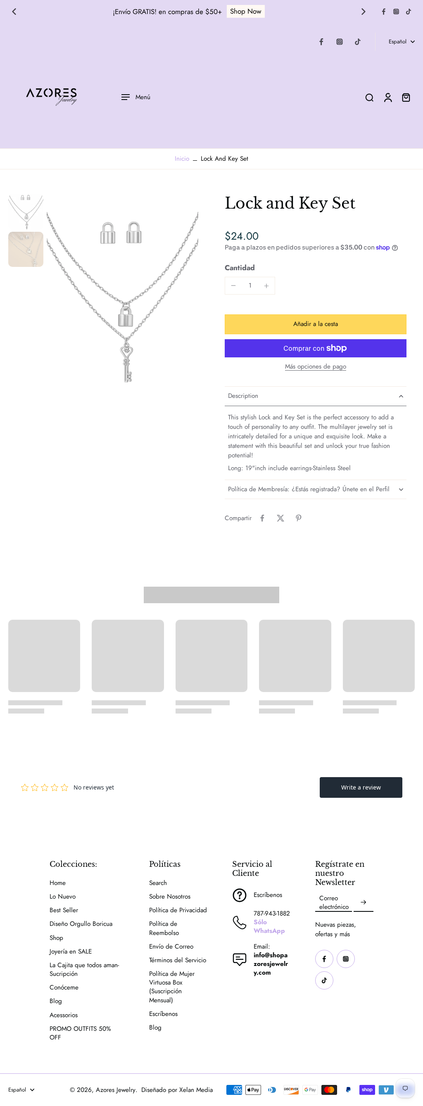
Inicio (182, 158)
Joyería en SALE (71, 951)
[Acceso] (387, 97)
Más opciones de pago (315, 367)
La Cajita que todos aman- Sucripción (84, 969)
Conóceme (64, 987)
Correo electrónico (334, 902)
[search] (369, 97)
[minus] (233, 285)
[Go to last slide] (14, 11)
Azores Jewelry (115, 1089)
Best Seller (64, 910)
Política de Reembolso (164, 928)
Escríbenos (163, 1014)
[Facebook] (384, 12)
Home (58, 883)
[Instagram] (396, 12)
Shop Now (245, 11)
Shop (56, 938)
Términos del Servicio (177, 960)
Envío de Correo (171, 946)
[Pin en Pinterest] (299, 518)
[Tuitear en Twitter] (280, 518)
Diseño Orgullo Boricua (81, 924)
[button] (315, 324)
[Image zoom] (122, 295)
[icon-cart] (406, 97)
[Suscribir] (363, 903)
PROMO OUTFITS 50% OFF (80, 1033)
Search (158, 883)
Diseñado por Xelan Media (177, 1089)
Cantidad (240, 267)
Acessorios (64, 1015)
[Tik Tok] (408, 12)
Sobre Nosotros (169, 896)
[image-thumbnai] (25, 211)
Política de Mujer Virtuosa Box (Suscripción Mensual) (172, 987)
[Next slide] (363, 11)
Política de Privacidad (178, 910)
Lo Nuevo (63, 896)
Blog (56, 1001)
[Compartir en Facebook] (262, 518)
